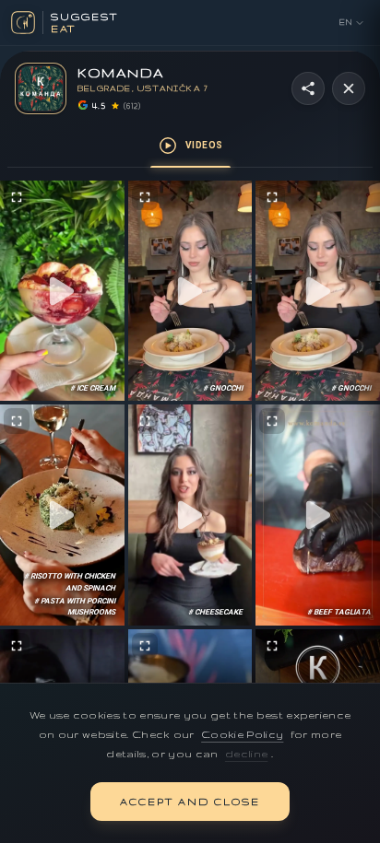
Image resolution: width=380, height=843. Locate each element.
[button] (62, 291)
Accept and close (190, 801)
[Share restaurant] (308, 88)
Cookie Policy (242, 734)
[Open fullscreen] (17, 197)
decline (246, 753)
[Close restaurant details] (348, 88)
